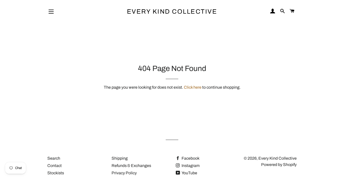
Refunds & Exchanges (131, 165)
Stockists (55, 173)
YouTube (189, 173)
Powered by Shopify (279, 164)
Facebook (190, 158)
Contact (54, 165)
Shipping (120, 158)
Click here (192, 87)
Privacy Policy (124, 173)
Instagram (190, 165)
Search (53, 158)
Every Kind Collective (172, 11)
